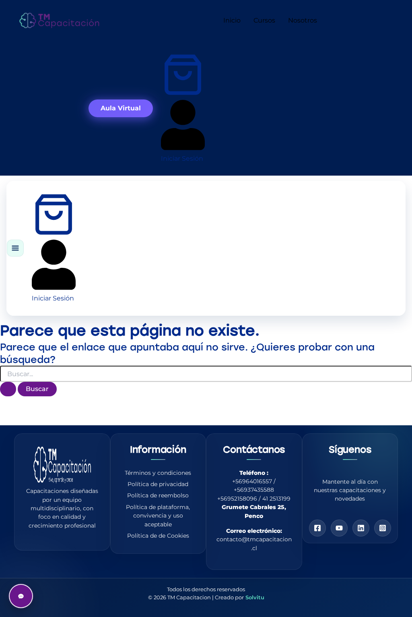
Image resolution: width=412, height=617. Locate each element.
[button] (121, 108)
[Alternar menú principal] (15, 248)
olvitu (256, 597)
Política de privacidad (158, 484)
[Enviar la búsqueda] (8, 389)
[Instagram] (382, 528)
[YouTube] (339, 528)
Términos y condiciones (158, 473)
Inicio (232, 20)
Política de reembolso (158, 495)
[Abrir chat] (21, 596)
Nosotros (302, 20)
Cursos (264, 20)
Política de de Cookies (158, 535)
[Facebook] (317, 528)
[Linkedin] (360, 528)
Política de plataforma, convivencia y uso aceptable (158, 516)
